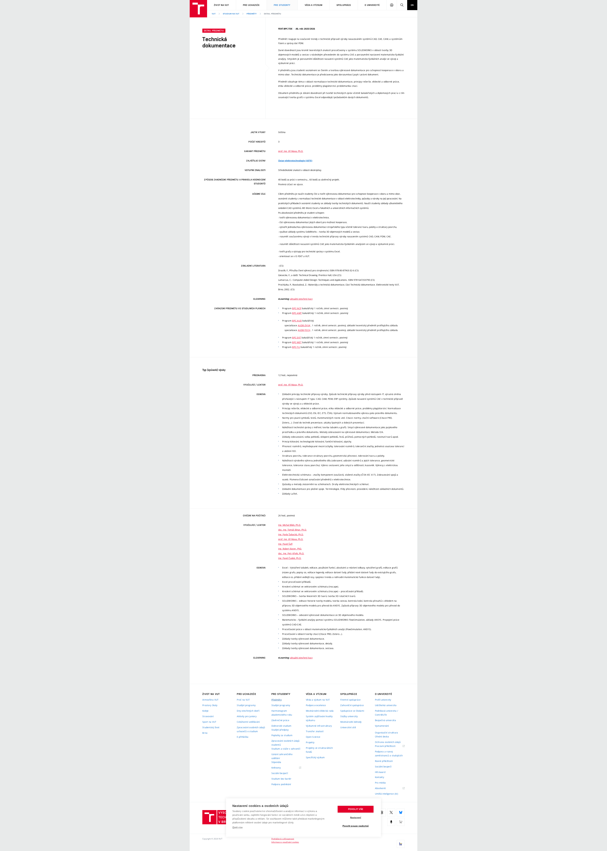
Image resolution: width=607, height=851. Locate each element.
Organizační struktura (386, 732)
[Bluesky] (401, 812)
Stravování (208, 716)
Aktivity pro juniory (247, 716)
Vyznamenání (382, 725)
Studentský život (210, 727)
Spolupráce (344, 5)
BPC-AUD (297, 320)
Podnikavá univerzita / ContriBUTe (386, 712)
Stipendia (276, 762)
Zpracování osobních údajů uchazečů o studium (251, 729)
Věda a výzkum (314, 5)
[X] (391, 812)
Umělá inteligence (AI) (386, 793)
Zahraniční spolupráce (352, 705)
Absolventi (384, 788)
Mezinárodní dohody (351, 721)
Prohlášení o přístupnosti (282, 838)
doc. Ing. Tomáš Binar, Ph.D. (292, 529)
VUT (214, 14)
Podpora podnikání (281, 784)
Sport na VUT (209, 721)
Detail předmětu (272, 14)
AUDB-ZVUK (304, 325)
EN (412, 5)
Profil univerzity (383, 699)
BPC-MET (297, 342)
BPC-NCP (296, 308)
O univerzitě (372, 5)
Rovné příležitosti (384, 761)
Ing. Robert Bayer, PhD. (290, 548)
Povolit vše (355, 809)
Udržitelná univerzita (386, 705)
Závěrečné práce (280, 720)
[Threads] (382, 812)
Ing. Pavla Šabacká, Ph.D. (291, 534)
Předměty (252, 14)
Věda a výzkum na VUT (318, 699)
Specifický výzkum (315, 757)
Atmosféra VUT (210, 699)
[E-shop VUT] (401, 822)
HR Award (380, 772)
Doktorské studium (281, 725)
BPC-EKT (296, 337)
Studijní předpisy (280, 729)
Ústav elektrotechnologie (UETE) (295, 160)
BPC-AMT (297, 313)
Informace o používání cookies (285, 842)
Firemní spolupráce (350, 699)
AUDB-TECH (304, 330)
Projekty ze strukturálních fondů (319, 749)
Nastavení (355, 817)
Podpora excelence (316, 705)
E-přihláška (242, 736)
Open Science (313, 736)
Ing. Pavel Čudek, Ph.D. (289, 558)
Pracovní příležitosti (389, 746)
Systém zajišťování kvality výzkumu (319, 718)
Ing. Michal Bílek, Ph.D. (289, 524)
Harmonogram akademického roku (281, 712)
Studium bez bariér (281, 778)
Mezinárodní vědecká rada (320, 710)
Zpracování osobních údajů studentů (285, 742)
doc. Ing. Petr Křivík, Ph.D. (291, 553)
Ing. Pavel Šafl (285, 543)
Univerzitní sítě (348, 727)
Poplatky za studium (281, 735)
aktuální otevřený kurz (301, 298)
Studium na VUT (231, 14)
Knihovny (280, 768)
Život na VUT (221, 5)
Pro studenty (282, 5)
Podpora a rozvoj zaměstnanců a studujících (389, 753)
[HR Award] (401, 844)
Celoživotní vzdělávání (248, 721)
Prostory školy (209, 705)
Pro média (380, 782)
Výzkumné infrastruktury (319, 725)
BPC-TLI (296, 347)
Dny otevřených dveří (248, 710)
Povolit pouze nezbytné (356, 826)
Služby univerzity (349, 716)
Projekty (310, 742)
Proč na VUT (243, 699)
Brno (204, 732)
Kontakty (379, 777)
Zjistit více (237, 827)
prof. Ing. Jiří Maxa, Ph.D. (290, 151)
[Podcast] (391, 822)
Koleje (205, 710)
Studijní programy (246, 705)
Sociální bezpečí (279, 773)
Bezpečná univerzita (385, 720)
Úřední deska (382, 736)
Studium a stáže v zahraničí (285, 748)
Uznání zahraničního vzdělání (281, 756)
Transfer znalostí (315, 731)
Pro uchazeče (251, 5)
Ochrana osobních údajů (388, 742)
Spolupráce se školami (352, 710)
